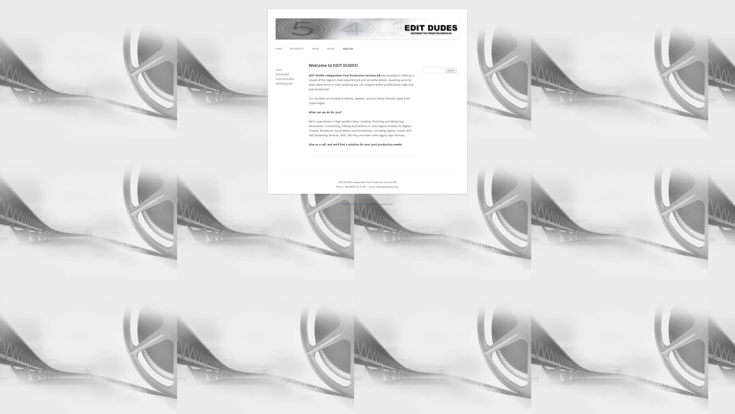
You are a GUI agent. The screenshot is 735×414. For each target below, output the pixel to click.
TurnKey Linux (385, 204)
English (348, 48)
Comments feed (285, 78)
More (315, 48)
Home (279, 48)
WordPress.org (284, 83)
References (297, 48)
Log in (279, 69)
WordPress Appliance (353, 204)
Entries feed (282, 74)
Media (331, 48)
